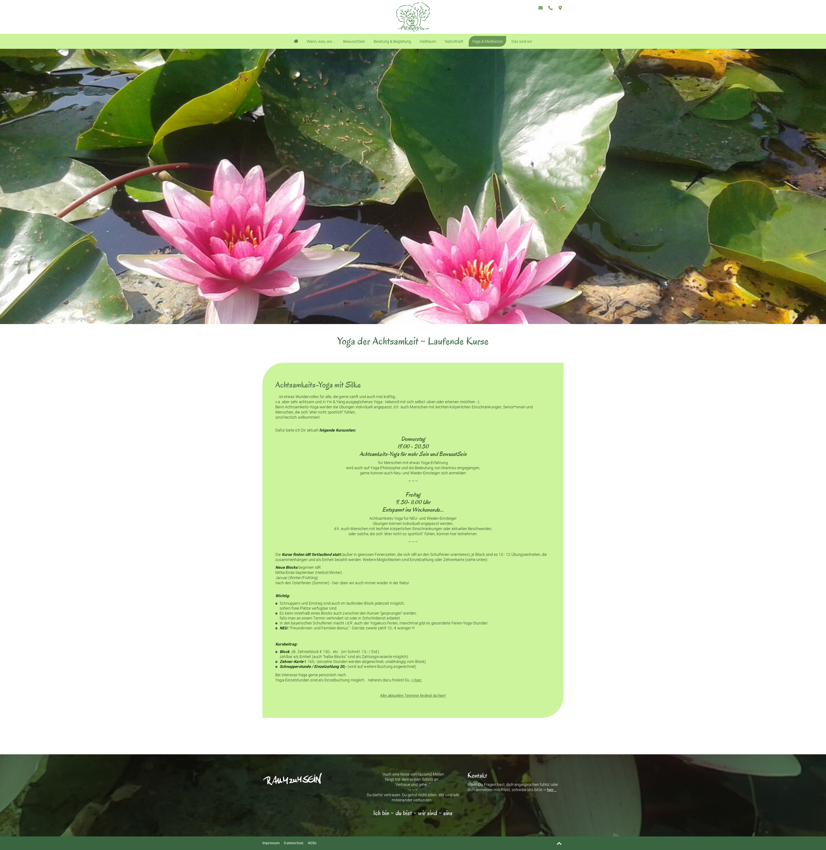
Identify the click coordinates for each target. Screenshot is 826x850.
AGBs (312, 843)
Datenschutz (294, 843)
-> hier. (416, 679)
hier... (552, 789)
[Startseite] (296, 41)
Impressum (271, 843)
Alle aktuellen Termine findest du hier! (413, 695)
